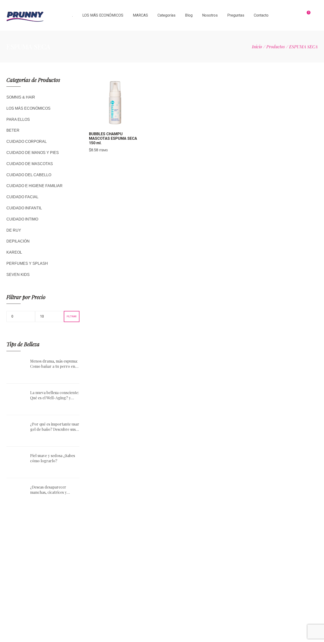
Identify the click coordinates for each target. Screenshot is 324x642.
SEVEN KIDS (18, 275)
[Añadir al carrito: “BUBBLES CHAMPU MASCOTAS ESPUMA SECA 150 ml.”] (103, 124)
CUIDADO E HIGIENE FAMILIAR (34, 186)
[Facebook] (267, 604)
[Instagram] (254, 604)
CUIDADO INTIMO (22, 219)
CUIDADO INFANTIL (24, 208)
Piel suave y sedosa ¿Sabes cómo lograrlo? (52, 458)
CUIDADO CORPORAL (26, 141)
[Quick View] (115, 124)
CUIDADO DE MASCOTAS (29, 164)
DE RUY (13, 230)
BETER (12, 130)
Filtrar (72, 316)
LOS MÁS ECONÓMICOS (28, 108)
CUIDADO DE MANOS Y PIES (32, 153)
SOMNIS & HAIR (20, 97)
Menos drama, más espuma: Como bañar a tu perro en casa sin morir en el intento (54, 364)
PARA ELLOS (18, 119)
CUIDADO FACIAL (22, 197)
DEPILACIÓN (18, 241)
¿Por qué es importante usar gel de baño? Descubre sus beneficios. (54, 427)
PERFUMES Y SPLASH (27, 263)
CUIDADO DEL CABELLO (28, 175)
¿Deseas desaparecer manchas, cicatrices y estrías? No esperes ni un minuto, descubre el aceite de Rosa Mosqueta (52, 490)
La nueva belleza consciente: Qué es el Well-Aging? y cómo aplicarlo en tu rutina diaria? (54, 395)
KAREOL (14, 252)
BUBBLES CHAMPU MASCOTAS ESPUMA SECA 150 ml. (113, 138)
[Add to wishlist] (127, 124)
